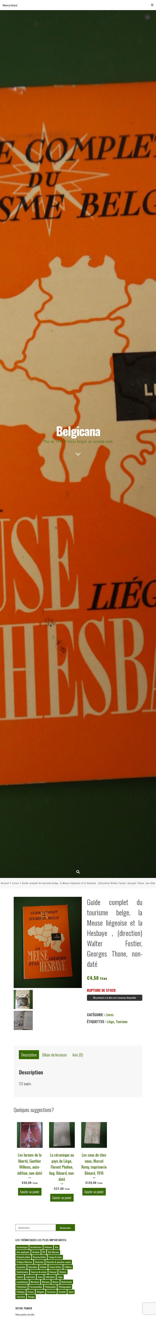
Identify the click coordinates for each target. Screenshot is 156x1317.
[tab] (29, 1055)
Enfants (43, 1267)
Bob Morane (53, 1252)
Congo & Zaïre (55, 1257)
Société (62, 1291)
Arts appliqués (23, 1252)
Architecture (36, 1247)
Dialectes (39, 1262)
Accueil (5, 883)
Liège (110, 1021)
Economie (21, 1267)
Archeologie (22, 1247)
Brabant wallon (23, 1257)
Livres (15, 883)
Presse (31, 1291)
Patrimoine (22, 1286)
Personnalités (35, 1286)
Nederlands (66, 1281)
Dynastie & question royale (58, 1262)
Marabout (35, 1281)
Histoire (62, 1272)
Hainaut (53, 1272)
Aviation (36, 1252)
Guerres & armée (39, 1272)
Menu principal (10, 5)
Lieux (40, 1276)
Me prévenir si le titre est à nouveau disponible (114, 997)
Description (29, 1055)
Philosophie (50, 1286)
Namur (56, 1281)
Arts (56, 1247)
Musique (46, 1281)
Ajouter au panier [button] (29, 1191)
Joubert (20, 1276)
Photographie (65, 1286)
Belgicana (78, 430)
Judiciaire (30, 1276)
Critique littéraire (24, 1262)
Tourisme (121, 1021)
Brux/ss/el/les (39, 1257)
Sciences (51, 1291)
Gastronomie (22, 1272)
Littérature (50, 1276)
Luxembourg (22, 1281)
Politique (21, 1291)
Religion (40, 1291)
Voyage (31, 1296)
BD (43, 1252)
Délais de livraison (54, 1055)
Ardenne (48, 1247)
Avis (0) (77, 1055)
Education (32, 1267)
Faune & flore (55, 1267)
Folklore (68, 1267)
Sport (70, 1291)
